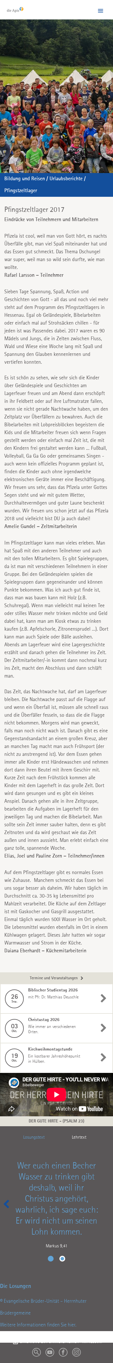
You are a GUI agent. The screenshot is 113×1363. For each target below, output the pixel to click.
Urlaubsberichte (66, 178)
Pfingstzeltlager (20, 190)
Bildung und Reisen (24, 178)
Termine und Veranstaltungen (54, 978)
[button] (100, 11)
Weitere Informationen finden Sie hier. (38, 1325)
